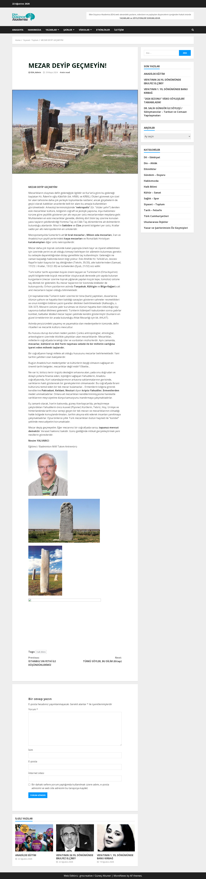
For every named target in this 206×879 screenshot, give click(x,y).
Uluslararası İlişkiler (156, 222)
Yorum (33, 709)
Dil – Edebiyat (152, 157)
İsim (30, 750)
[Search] (193, 30)
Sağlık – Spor (151, 198)
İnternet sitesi (36, 773)
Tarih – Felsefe (153, 210)
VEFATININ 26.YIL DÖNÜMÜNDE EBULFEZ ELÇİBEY (75, 837)
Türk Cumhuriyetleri (156, 216)
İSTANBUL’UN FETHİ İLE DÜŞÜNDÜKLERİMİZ (42, 661)
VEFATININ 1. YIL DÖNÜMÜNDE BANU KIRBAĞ (116, 837)
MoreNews (120, 875)
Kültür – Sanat (152, 192)
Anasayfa (17, 29)
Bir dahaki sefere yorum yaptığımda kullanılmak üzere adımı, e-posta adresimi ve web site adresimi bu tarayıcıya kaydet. (70, 786)
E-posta (32, 761)
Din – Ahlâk (150, 163)
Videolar (84, 29)
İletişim (119, 29)
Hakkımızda (34, 29)
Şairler (67, 29)
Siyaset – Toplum (154, 204)
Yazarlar (51, 29)
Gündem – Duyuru (154, 175)
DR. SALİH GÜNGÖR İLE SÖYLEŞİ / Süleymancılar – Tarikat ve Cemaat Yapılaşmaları (165, 112)
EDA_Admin (36, 72)
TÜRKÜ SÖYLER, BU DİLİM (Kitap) (102, 659)
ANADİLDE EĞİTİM (34, 837)
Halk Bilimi (41, 652)
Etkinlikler (103, 29)
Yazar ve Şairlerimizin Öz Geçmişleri (166, 228)
